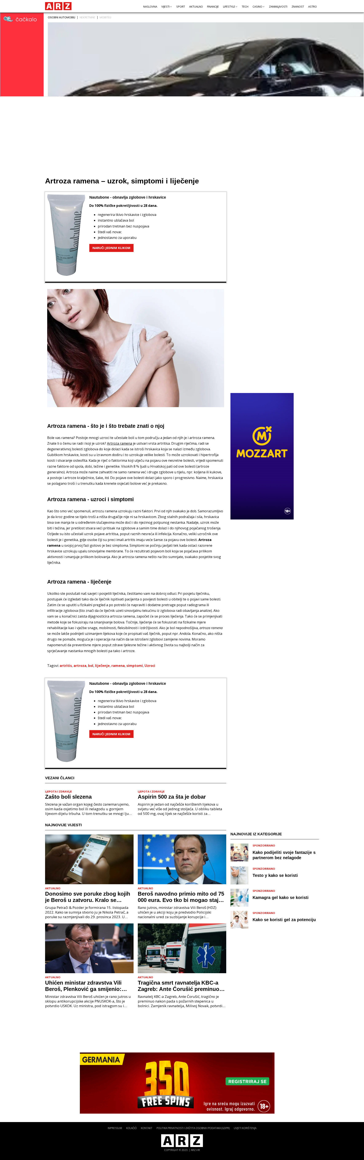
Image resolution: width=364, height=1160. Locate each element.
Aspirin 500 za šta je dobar (172, 797)
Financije (213, 6)
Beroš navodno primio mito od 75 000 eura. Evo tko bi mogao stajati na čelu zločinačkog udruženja (181, 897)
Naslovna (150, 6)
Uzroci (150, 665)
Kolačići (131, 1128)
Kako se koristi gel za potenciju (284, 919)
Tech (245, 6)
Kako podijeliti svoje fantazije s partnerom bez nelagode (284, 855)
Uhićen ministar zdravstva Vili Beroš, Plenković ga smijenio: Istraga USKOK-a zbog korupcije (87, 986)
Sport (180, 6)
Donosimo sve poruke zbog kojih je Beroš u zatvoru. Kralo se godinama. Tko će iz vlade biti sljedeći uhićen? (87, 897)
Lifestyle (229, 6)
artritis (66, 665)
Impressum (115, 1128)
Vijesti (165, 6)
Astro (312, 6)
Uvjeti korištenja (245, 1128)
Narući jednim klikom (111, 248)
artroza (80, 665)
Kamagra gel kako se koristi (281, 897)
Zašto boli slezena (68, 797)
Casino (257, 6)
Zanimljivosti (278, 6)
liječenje (102, 665)
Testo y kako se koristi (275, 875)
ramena (118, 665)
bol (90, 665)
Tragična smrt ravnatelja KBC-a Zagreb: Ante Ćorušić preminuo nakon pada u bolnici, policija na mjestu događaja (179, 986)
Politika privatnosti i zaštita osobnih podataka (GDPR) (193, 1128)
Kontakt (146, 1128)
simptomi (134, 665)
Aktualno (196, 6)
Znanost (298, 6)
